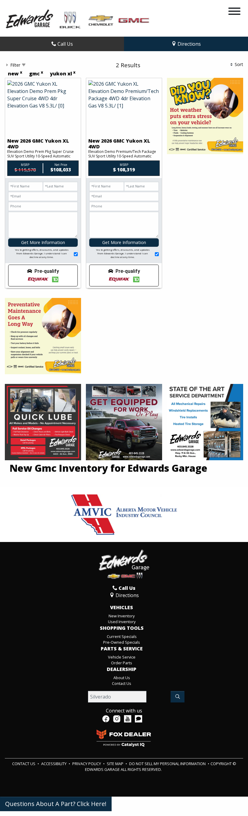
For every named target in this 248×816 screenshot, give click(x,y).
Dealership (121, 669)
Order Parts (121, 663)
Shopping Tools (122, 628)
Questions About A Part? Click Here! (55, 804)
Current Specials (122, 636)
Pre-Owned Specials (121, 642)
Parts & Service (122, 649)
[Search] (177, 696)
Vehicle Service (121, 657)
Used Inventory (121, 621)
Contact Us (121, 683)
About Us (121, 677)
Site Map (115, 763)
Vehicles (121, 607)
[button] (43, 275)
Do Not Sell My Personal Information (168, 763)
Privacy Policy (87, 763)
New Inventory (122, 616)
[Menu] (234, 12)
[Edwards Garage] (78, 18)
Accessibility (54, 763)
